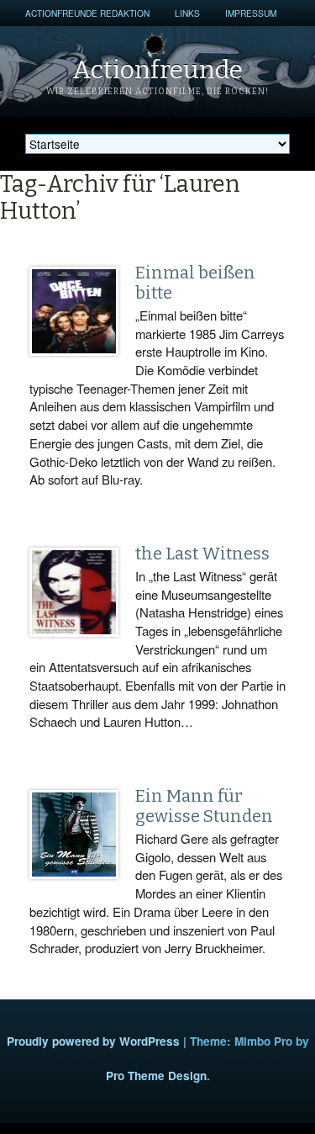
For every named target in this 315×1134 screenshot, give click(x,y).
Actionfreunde (157, 70)
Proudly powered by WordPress (93, 1041)
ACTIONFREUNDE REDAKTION (87, 13)
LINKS (187, 13)
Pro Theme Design (156, 1076)
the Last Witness (202, 553)
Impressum (250, 13)
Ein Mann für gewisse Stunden (204, 806)
